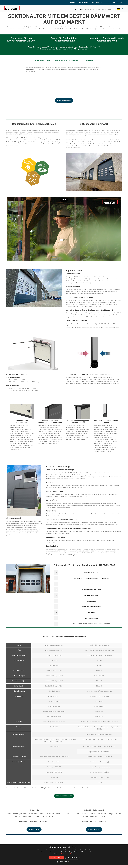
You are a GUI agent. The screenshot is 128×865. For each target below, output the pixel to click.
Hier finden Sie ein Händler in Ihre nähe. (34, 821)
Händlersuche (34, 810)
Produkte (79, 9)
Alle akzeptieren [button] (56, 857)
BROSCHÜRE (83, 2)
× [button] (126, 846)
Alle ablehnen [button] (72, 857)
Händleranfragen (109, 9)
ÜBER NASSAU (97, 2)
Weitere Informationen (67, 853)
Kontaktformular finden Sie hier (94, 821)
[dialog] (64, 854)
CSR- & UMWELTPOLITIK (114, 2)
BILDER (72, 2)
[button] (64, 862)
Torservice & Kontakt (92, 9)
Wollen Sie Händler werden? (94, 810)
